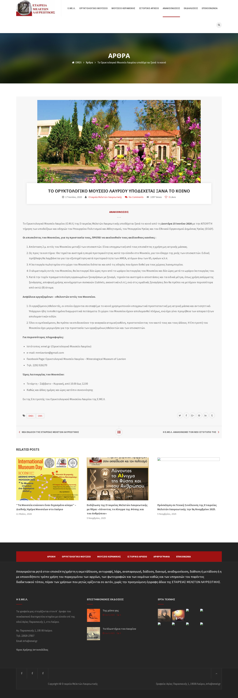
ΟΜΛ (40, 415)
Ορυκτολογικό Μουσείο (76, 556)
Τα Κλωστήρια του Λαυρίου (119, 628)
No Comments (136, 197)
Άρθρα (89, 62)
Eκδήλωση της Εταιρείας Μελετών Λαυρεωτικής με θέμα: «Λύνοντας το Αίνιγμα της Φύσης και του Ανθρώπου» (117, 509)
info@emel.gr (30, 641)
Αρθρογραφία (161, 556)
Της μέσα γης (111, 610)
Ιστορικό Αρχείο (137, 556)
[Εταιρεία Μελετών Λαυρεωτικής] (35, 8)
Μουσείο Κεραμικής (109, 556)
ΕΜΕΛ (78, 62)
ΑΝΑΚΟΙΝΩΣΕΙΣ (119, 212)
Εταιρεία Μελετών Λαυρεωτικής (105, 197)
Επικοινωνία (183, 556)
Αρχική (51, 556)
